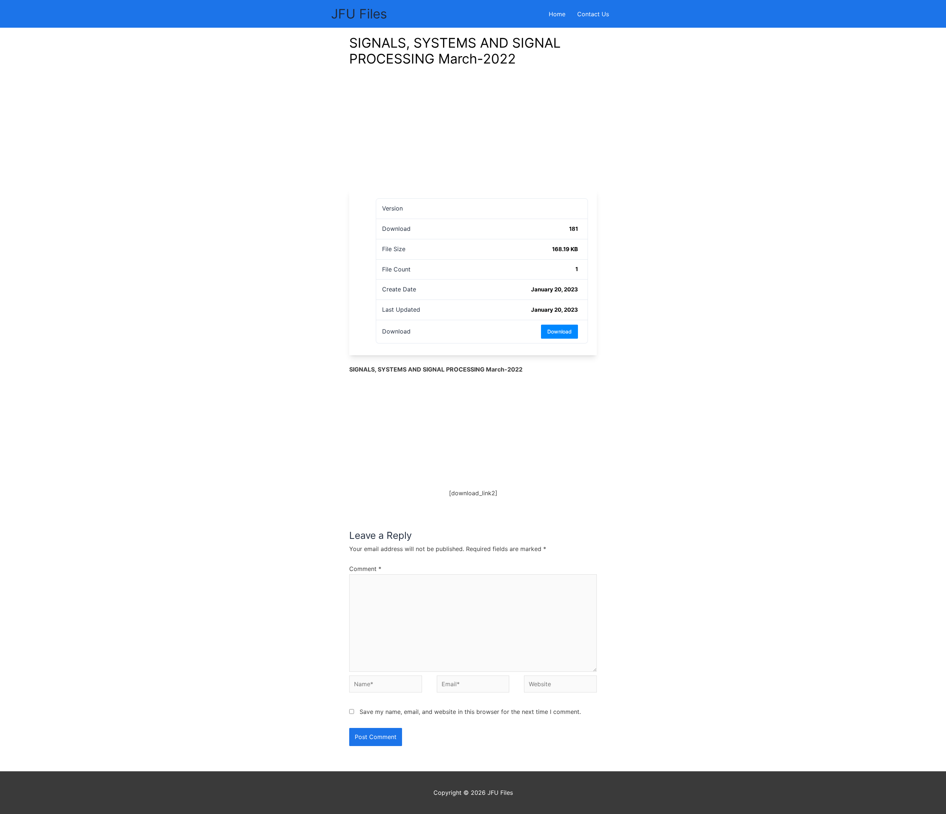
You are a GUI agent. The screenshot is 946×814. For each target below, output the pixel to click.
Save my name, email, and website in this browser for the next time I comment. (470, 711)
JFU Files (359, 13)
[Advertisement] (473, 134)
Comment (365, 568)
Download (559, 331)
